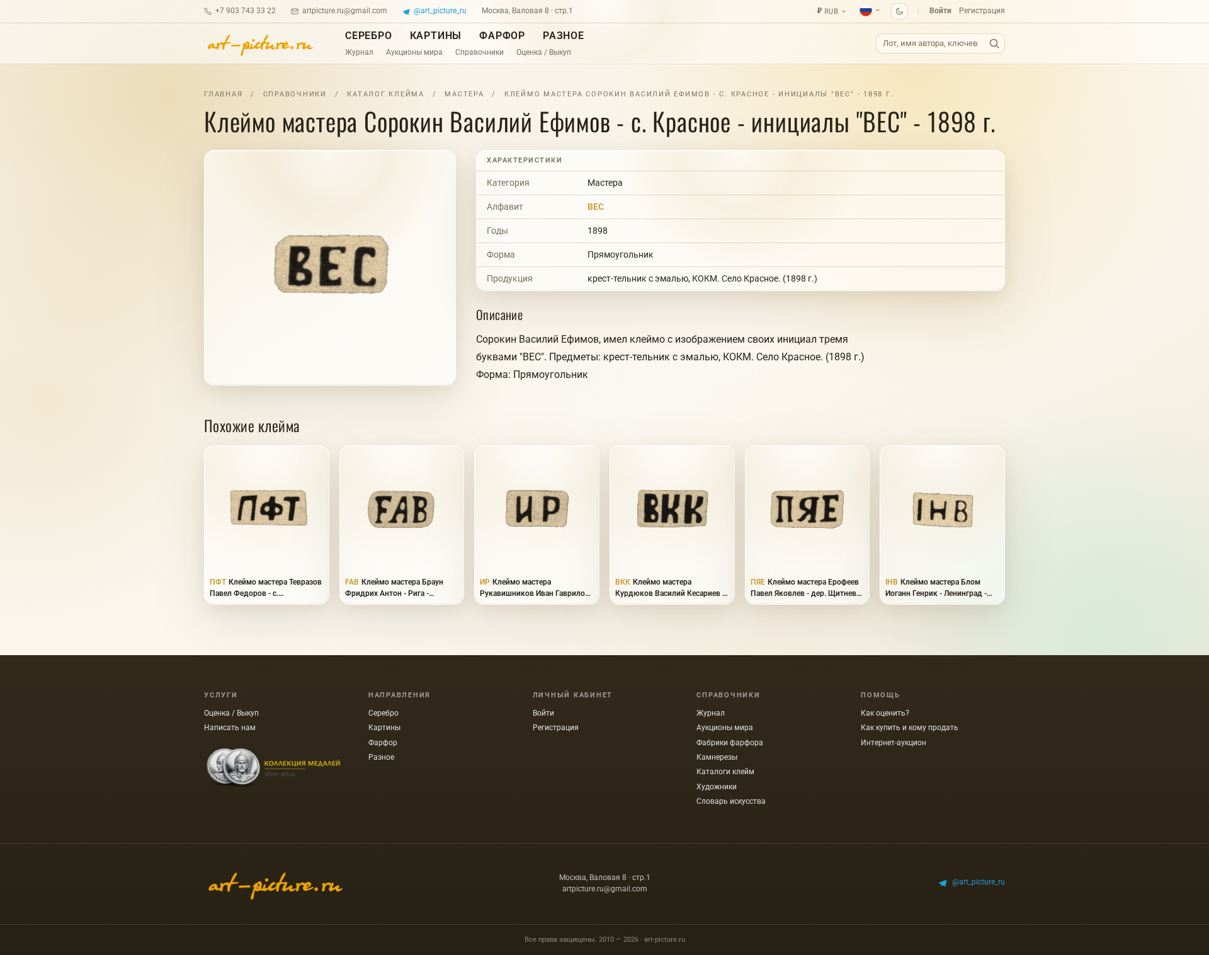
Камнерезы (716, 757)
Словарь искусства (731, 801)
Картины (436, 36)
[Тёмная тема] (899, 11)
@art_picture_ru (440, 10)
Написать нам (230, 727)
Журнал (359, 52)
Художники (716, 786)
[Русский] (870, 10)
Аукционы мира (414, 52)
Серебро (368, 36)
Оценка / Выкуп (543, 52)
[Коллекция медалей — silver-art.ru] (273, 768)
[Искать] (994, 44)
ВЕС (595, 207)
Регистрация (982, 10)
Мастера (464, 94)
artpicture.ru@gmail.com (344, 10)
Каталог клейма (385, 94)
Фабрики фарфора (729, 742)
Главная (223, 94)
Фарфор (502, 36)
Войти (940, 10)
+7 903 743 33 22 (245, 10)
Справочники (479, 52)
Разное (563, 36)
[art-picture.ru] (259, 43)
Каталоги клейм (725, 771)
